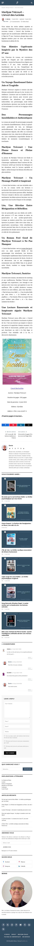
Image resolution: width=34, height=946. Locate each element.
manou (9, 649)
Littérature (4, 787)
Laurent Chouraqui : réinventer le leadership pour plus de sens (16, 810)
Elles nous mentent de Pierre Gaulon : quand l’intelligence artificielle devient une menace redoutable (16, 633)
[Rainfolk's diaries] (17, 2)
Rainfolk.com (24, 941)
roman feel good (26, 248)
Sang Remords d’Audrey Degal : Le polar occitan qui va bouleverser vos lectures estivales (15, 605)
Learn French (5, 789)
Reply (30, 657)
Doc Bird (9, 672)
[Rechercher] (31, 3)
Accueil (3, 7)
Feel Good (5, 21)
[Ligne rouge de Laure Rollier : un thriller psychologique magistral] (17, 565)
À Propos (7, 934)
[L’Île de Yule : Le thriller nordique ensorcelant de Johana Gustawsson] (17, 539)
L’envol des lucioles (17, 388)
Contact (13, 934)
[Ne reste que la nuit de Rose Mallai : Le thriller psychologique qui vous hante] (17, 486)
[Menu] (3, 3)
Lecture (3, 782)
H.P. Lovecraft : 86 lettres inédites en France (10, 436)
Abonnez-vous (7, 847)
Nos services (26, 936)
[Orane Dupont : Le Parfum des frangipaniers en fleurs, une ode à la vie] (17, 512)
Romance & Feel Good (7, 785)
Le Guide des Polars (6, 780)
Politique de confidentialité (12, 936)
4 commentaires (15, 21)
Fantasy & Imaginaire (7, 783)
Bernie (8, 19)
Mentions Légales (23, 934)
